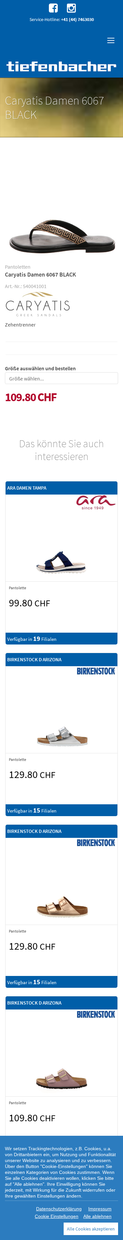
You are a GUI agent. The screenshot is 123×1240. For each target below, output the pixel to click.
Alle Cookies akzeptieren (91, 1229)
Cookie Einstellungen (56, 1216)
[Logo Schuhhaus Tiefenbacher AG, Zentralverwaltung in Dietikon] (61, 66)
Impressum (100, 1208)
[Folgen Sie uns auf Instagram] (70, 7)
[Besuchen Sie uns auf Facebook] (52, 7)
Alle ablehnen (97, 1216)
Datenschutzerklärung (59, 1208)
